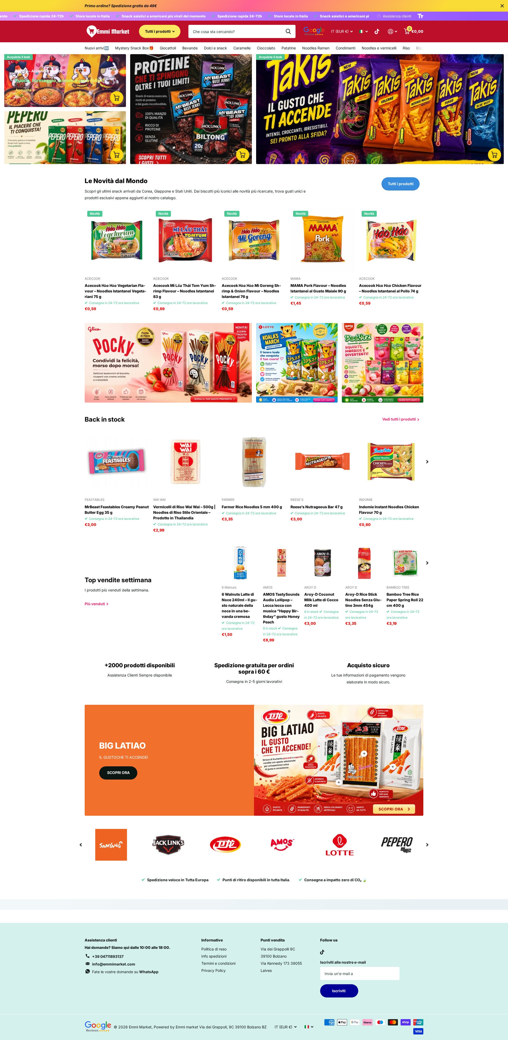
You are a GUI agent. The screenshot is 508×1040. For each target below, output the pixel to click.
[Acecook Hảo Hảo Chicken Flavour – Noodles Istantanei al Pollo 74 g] (391, 240)
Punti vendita (273, 940)
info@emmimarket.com (113, 964)
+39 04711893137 (108, 956)
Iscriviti (339, 990)
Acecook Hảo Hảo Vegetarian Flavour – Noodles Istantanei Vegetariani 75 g (115, 291)
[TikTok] (322, 952)
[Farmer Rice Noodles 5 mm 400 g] (254, 462)
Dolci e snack (215, 48)
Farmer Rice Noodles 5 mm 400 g (252, 507)
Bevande (190, 48)
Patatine (289, 48)
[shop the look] (116, 97)
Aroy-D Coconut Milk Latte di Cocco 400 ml (321, 600)
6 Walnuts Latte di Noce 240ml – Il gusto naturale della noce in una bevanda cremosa (239, 605)
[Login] (392, 32)
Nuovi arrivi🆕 (97, 48)
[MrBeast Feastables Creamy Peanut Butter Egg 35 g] (117, 462)
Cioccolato (266, 48)
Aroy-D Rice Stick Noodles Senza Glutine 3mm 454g (363, 600)
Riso (406, 48)
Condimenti (345, 48)
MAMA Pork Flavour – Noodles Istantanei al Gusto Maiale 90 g (318, 288)
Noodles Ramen (315, 48)
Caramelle (242, 48)
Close (502, 6)
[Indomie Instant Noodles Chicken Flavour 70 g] (391, 462)
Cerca (288, 31)
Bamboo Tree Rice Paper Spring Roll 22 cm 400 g (405, 600)
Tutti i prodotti (158, 31)
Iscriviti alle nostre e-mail (343, 962)
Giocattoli (168, 48)
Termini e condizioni (218, 963)
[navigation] (427, 462)
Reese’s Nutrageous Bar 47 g (317, 507)
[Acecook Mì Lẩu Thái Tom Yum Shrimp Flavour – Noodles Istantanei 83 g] (185, 240)
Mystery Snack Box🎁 (134, 48)
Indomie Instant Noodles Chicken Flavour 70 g (389, 510)
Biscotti (422, 48)
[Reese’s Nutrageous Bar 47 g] (323, 462)
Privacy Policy (213, 970)
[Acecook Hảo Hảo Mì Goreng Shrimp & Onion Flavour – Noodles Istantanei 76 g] (254, 240)
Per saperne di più (364, 753)
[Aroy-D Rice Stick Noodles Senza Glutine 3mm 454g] (363, 562)
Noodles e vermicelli (379, 48)
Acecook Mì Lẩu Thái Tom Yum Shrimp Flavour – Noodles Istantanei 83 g (184, 291)
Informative (212, 940)
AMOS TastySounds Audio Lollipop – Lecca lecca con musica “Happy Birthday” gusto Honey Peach (281, 608)
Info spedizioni (213, 956)
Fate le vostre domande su (125, 971)
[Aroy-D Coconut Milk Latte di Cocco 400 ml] (322, 562)
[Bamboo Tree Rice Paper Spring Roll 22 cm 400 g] (405, 562)
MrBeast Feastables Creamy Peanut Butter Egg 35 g (117, 510)
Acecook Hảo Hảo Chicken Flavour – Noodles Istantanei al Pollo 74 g (390, 288)
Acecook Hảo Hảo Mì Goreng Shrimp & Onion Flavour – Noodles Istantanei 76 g (251, 291)
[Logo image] (111, 845)
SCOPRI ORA (118, 772)
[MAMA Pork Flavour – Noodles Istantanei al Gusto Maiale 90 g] (323, 240)
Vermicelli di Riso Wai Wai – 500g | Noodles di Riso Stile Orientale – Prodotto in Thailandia (184, 512)
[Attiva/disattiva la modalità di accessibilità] (420, 16)
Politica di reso (213, 949)
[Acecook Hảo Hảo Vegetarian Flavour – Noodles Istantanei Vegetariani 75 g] (117, 240)
